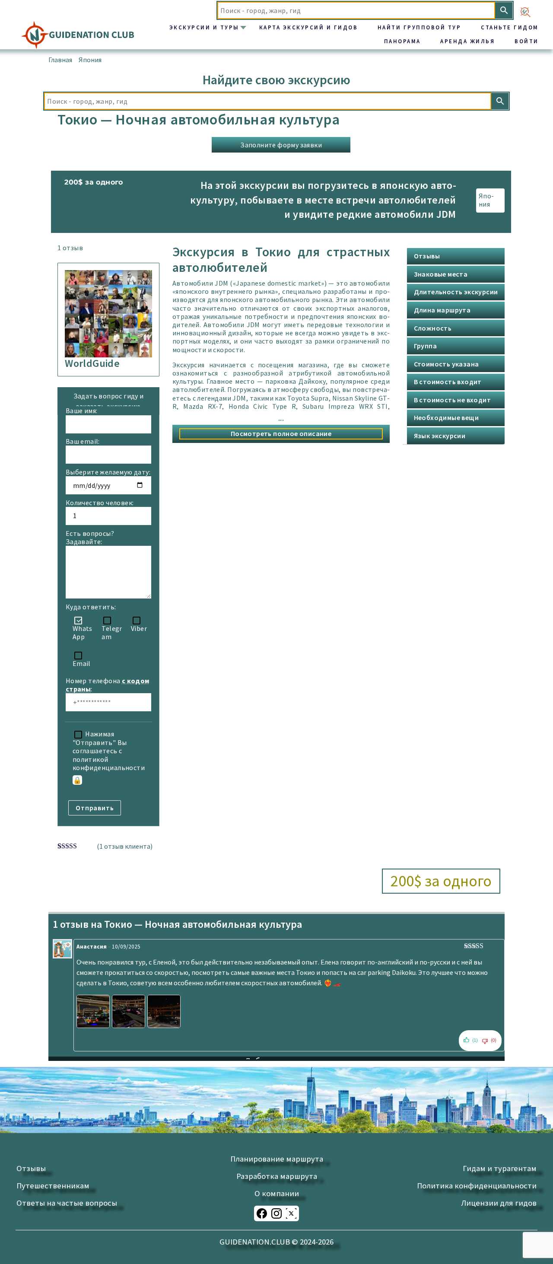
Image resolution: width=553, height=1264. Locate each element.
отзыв (70, 248)
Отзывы (427, 256)
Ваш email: (83, 441)
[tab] (469, 256)
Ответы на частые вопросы (66, 1203)
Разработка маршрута (276, 1176)
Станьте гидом (510, 27)
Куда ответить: (91, 607)
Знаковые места (441, 274)
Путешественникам (52, 1186)
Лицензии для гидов (499, 1203)
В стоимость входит (448, 381)
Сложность (433, 328)
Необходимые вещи (446, 417)
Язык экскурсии (440, 435)
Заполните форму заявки (281, 144)
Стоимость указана (446, 364)
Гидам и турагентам (500, 1168)
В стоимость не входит (452, 399)
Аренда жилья (467, 41)
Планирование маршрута (276, 1159)
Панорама (402, 41)
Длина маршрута (442, 310)
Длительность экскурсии (456, 291)
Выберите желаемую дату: (108, 472)
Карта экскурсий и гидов (308, 27)
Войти (527, 41)
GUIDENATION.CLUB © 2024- (276, 1242)
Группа (425, 345)
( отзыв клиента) (125, 846)
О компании (276, 1193)
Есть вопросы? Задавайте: (90, 537)
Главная (60, 59)
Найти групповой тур (419, 27)
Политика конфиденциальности (477, 1186)
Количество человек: (100, 503)
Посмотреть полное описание (281, 433)
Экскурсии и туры (204, 27)
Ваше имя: (82, 411)
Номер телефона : (109, 685)
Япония (90, 59)
